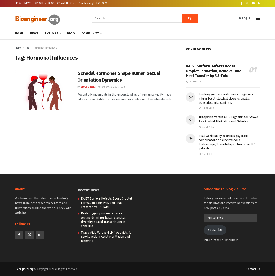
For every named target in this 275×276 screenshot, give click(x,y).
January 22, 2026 (109, 86)
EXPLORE (39, 3)
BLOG (51, 3)
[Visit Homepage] (47, 18)
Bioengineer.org (24, 269)
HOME (18, 3)
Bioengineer (88, 86)
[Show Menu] (258, 18)
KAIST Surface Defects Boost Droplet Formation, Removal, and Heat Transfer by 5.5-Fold (213, 71)
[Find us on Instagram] (40, 235)
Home (18, 47)
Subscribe (215, 230)
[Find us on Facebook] (242, 3)
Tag (27, 47)
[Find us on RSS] (259, 3)
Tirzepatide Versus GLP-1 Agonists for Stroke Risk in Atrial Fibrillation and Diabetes (107, 237)
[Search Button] (190, 18)
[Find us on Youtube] (253, 3)
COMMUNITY (64, 3)
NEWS (27, 3)
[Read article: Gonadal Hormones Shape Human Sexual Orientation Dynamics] (43, 90)
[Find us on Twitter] (247, 3)
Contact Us (253, 269)
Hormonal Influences (45, 47)
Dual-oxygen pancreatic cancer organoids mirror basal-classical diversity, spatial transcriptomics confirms (226, 99)
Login (245, 18)
